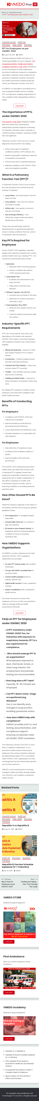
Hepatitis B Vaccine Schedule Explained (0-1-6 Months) (17, 865)
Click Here (9, 992)
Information (6, 45)
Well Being (28, 45)
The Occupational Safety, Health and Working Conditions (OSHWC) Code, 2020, (18, 64)
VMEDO (20, 55)
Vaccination (28, 819)
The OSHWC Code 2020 (11, 122)
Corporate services (9, 42)
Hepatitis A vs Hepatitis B (15, 825)
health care (22, 42)
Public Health (17, 45)
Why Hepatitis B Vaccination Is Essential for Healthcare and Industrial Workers (19, 1063)
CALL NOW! (19, 106)
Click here (9, 942)
